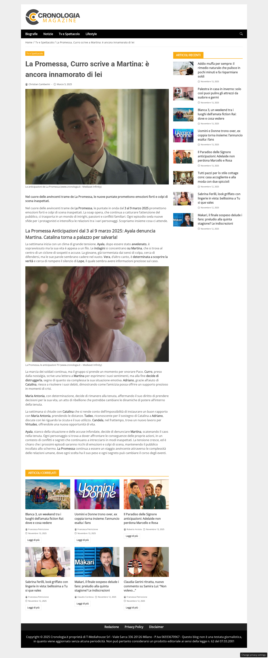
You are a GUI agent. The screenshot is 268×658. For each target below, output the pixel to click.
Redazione (111, 627)
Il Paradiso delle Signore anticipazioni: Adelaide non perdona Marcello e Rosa (142, 518)
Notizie (48, 34)
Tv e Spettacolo (69, 34)
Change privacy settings (254, 654)
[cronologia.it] (52, 17)
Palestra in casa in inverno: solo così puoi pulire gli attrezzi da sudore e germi (219, 93)
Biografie (31, 34)
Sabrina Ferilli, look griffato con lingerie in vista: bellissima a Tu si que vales (46, 586)
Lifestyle (91, 34)
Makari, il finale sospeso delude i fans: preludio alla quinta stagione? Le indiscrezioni (97, 586)
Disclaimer (156, 627)
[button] (241, 34)
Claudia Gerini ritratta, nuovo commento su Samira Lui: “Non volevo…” (145, 586)
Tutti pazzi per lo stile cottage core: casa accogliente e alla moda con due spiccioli (218, 177)
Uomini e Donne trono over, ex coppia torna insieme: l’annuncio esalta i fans (97, 518)
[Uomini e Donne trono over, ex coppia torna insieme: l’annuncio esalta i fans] (97, 494)
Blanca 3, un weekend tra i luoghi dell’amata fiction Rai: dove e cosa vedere (44, 518)
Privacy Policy (134, 627)
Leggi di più (33, 540)
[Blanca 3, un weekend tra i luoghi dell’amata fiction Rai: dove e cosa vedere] (47, 494)
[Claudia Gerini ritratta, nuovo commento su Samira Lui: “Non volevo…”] (146, 562)
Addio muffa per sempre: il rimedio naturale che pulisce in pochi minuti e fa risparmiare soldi (219, 70)
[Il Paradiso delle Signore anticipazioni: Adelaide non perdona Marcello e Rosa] (146, 494)
